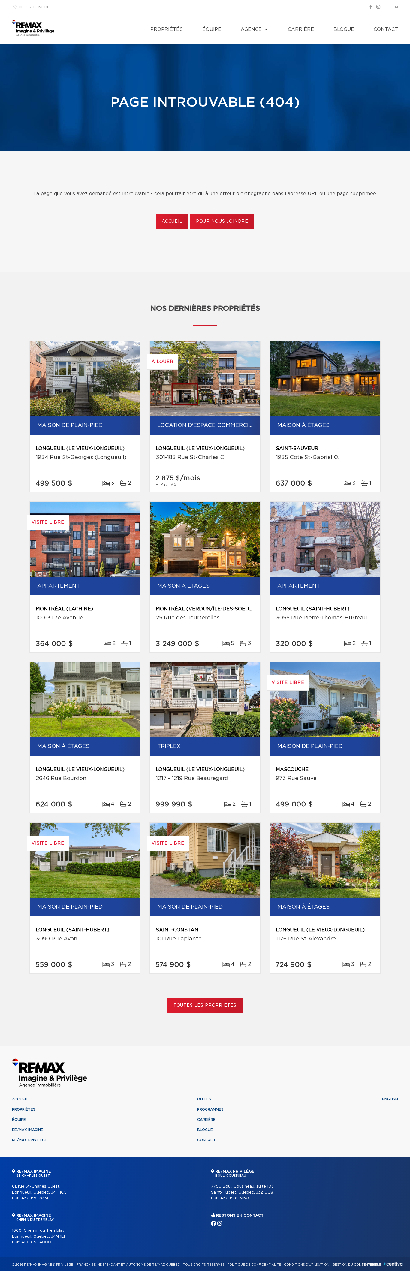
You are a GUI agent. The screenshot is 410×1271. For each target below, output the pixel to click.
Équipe (211, 29)
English (390, 1099)
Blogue (343, 29)
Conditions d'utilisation (306, 1264)
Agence (251, 29)
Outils (204, 1099)
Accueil (172, 221)
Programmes (210, 1109)
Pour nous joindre (222, 221)
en (395, 7)
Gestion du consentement (356, 1264)
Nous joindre (34, 7)
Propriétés (166, 29)
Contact (386, 29)
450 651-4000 (36, 1242)
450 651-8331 (34, 1198)
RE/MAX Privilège (29, 1140)
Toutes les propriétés (205, 1005)
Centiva (393, 1264)
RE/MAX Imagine (27, 1130)
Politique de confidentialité (254, 1264)
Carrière (301, 29)
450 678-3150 (234, 1198)
